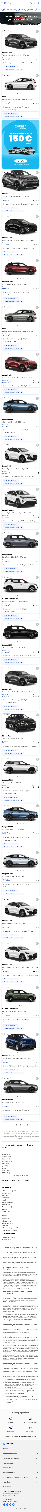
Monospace (7, 1207)
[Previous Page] (10, 1125)
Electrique (7, 1223)
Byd (5, 1166)
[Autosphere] (9, 3)
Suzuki (6, 1173)
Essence (6, 1219)
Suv (4, 1209)
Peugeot (7, 1157)
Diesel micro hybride (9, 1230)
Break (5, 1195)
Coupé (5, 1200)
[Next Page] (31, 1125)
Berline (6, 1193)
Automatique (8, 1237)
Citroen (6, 1159)
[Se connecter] (35, 3)
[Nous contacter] (39, 3)
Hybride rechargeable (10, 1228)
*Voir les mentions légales (20, 164)
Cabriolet (5, 1198)
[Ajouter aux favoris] (37, 31)
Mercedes (7, 1161)
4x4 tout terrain (9, 1191)
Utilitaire (6, 1211)
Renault (6, 1154)
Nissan (6, 1170)
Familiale (6, 1204)
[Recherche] (31, 3)
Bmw (5, 1163)
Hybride (6, 1221)
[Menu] (1, 3)
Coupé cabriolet (8, 1202)
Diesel (5, 1226)
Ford (5, 1168)
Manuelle (6, 1240)
